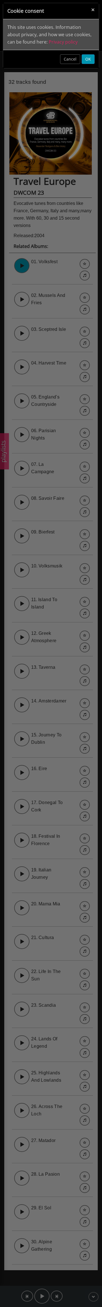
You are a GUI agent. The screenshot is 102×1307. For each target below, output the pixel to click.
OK (88, 59)
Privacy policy (63, 42)
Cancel (70, 59)
